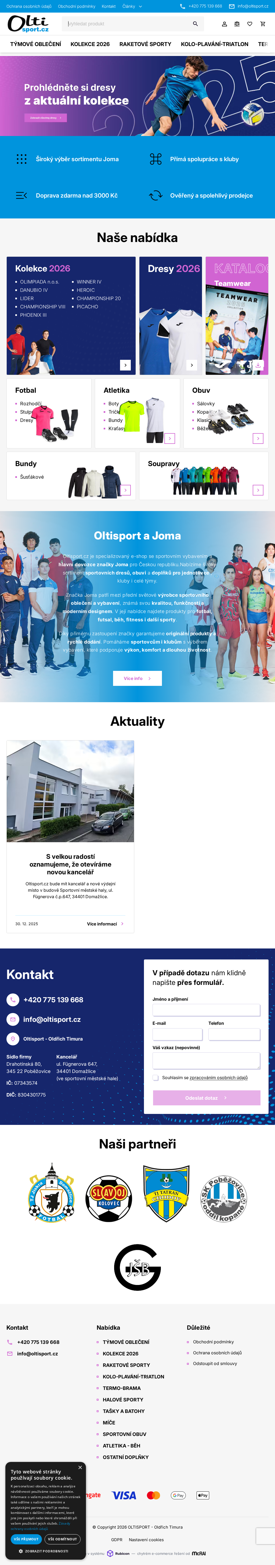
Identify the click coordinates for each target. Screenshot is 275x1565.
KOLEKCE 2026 (90, 44)
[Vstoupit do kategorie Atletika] (149, 419)
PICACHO (87, 306)
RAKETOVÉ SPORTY (145, 44)
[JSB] (137, 1262)
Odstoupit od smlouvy (214, 1363)
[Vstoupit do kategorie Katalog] (230, 336)
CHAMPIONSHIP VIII (43, 306)
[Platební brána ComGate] (137, 1495)
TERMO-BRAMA (121, 1388)
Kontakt (108, 6)
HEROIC (86, 290)
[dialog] (45, 1511)
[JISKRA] (51, 1194)
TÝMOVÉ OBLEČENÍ (35, 44)
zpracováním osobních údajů (219, 1077)
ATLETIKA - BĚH (121, 1446)
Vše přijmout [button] (26, 1539)
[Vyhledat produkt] (195, 23)
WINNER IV (89, 282)
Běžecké (206, 428)
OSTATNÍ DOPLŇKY (125, 1457)
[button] (46, 1551)
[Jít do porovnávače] (236, 23)
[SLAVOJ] (108, 1194)
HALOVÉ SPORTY (122, 1400)
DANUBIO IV (34, 290)
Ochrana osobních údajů (29, 6)
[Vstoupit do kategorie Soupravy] (228, 480)
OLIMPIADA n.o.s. (39, 282)
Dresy (26, 420)
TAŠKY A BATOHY (123, 1411)
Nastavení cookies (146, 1539)
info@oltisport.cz (253, 6)
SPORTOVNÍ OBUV (124, 1434)
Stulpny (28, 412)
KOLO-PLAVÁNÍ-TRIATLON (214, 44)
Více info (133, 678)
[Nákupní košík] (262, 23)
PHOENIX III (33, 315)
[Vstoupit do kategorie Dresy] (148, 330)
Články (128, 6)
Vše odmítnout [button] (62, 1539)
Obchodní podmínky (76, 6)
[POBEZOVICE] (223, 1194)
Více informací (102, 924)
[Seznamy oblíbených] (249, 23)
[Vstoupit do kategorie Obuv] (237, 419)
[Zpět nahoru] (264, 1555)
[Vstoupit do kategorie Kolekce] (30, 349)
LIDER (27, 298)
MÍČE (108, 1423)
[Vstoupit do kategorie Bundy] (95, 481)
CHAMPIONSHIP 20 (99, 298)
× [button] (80, 1468)
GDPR (116, 1539)
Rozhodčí (30, 403)
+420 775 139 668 (205, 6)
